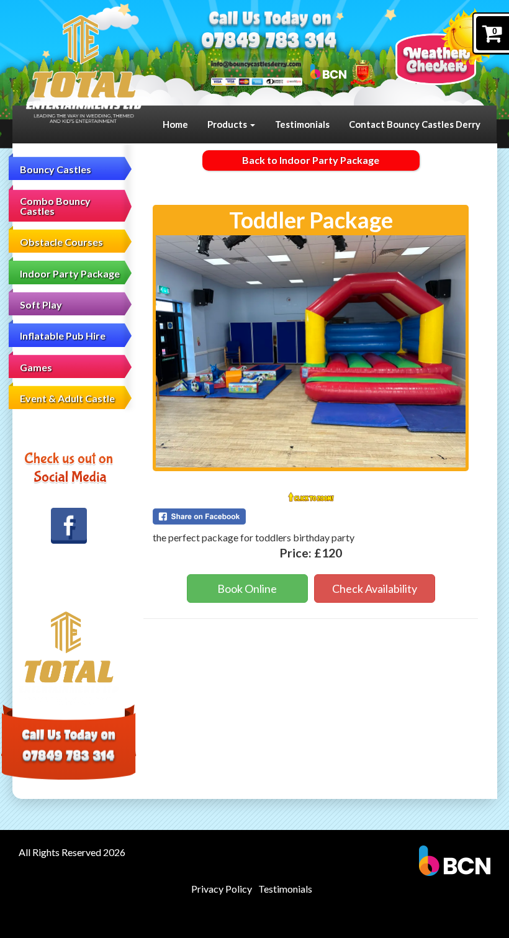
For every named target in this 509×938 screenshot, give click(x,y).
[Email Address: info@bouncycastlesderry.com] (256, 63)
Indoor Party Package (70, 273)
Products (228, 124)
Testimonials (302, 124)
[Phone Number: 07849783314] (269, 42)
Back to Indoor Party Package (310, 160)
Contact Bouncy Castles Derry (414, 124)
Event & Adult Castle (67, 398)
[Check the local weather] (446, 46)
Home (175, 124)
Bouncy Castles (55, 169)
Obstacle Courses (61, 242)
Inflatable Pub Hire (63, 335)
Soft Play (41, 304)
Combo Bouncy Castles (55, 206)
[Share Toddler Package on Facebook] (311, 516)
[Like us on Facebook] (69, 526)
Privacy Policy (221, 889)
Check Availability (374, 588)
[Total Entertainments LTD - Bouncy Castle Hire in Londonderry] (84, 69)
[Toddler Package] (311, 351)
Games (36, 367)
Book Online (247, 588)
